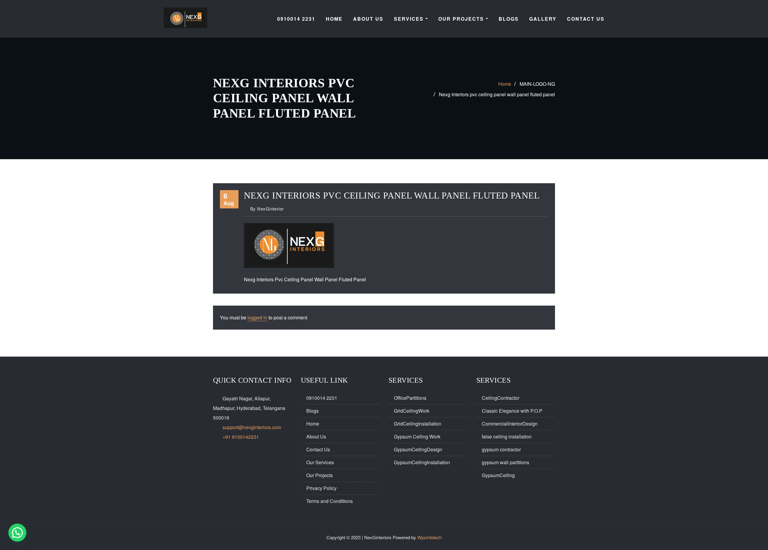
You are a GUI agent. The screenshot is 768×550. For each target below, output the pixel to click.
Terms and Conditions (329, 501)
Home (504, 83)
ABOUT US (368, 18)
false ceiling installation (507, 436)
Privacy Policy (321, 488)
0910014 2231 (296, 18)
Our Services (320, 462)
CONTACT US (585, 18)
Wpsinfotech (429, 537)
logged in (257, 317)
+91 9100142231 (241, 436)
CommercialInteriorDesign (510, 423)
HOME (334, 18)
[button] (17, 533)
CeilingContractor (500, 397)
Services (409, 18)
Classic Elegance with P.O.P (512, 410)
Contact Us (318, 449)
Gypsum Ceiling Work (417, 436)
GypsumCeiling (498, 475)
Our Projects (462, 18)
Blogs (312, 410)
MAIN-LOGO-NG (537, 83)
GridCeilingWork (411, 410)
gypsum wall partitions (505, 462)
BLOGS (509, 18)
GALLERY (542, 18)
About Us (316, 436)
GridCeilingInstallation (417, 423)
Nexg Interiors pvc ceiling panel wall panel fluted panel (497, 94)
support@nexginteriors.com (252, 427)
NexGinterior (267, 208)
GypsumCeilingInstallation (422, 462)
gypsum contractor (501, 449)
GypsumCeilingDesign (418, 449)
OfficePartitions (410, 397)
